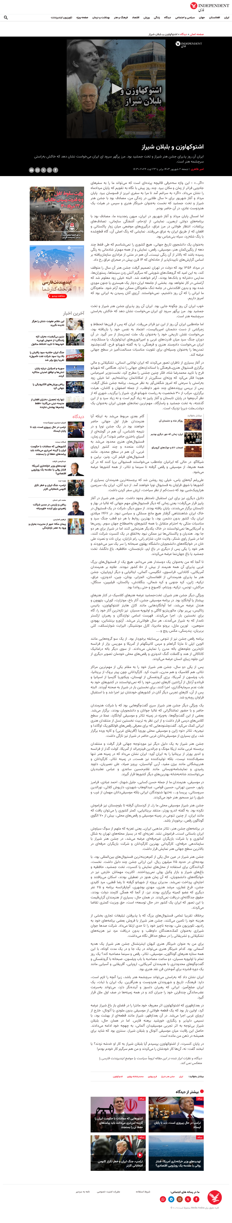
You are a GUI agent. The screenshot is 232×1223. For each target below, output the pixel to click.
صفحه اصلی (197, 34)
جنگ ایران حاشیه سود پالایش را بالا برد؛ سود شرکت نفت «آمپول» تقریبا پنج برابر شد (46, 356)
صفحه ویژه (82, 17)
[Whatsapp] (49, 170)
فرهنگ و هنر (121, 17)
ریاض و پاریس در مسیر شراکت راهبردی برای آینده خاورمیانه (49, 507)
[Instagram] (180, 1199)
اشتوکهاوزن (118, 1076)
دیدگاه (167, 17)
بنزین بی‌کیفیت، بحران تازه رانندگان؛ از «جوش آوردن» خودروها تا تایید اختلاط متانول (47, 340)
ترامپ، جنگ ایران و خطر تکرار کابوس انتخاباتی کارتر (120, 1163)
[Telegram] (171, 1199)
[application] (116, 88)
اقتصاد (135, 17)
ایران (226, 17)
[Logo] (189, 44)
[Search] (6, 17)
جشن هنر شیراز (168, 1076)
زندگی (157, 17)
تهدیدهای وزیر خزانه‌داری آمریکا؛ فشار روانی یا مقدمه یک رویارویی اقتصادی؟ (178, 1163)
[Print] (31, 170)
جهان (202, 17)
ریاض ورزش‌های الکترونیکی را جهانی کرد (48, 386)
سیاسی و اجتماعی (185, 17)
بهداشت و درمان (101, 17)
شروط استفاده (143, 1192)
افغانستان (214, 17)
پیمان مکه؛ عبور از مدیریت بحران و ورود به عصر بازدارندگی (47, 526)
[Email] (37, 170)
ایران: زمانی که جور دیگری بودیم (167, 434)
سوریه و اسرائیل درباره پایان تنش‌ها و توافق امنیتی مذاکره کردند (48, 372)
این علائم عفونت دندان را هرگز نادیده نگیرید (48, 323)
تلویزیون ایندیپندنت (61, 17)
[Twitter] (43, 170)
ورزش (147, 17)
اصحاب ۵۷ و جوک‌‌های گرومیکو (167, 448)
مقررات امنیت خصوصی (108, 1192)
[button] (116, 89)
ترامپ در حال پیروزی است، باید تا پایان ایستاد (177, 1125)
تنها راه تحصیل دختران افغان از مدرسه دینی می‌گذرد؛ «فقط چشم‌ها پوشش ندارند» (47, 403)
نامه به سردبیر (83, 1192)
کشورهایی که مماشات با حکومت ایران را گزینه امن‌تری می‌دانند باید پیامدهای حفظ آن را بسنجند (119, 1122)
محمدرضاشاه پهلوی (135, 1076)
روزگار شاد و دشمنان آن (171, 421)
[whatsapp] (163, 1199)
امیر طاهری (197, 169)
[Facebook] (55, 170)
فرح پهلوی (152, 1076)
